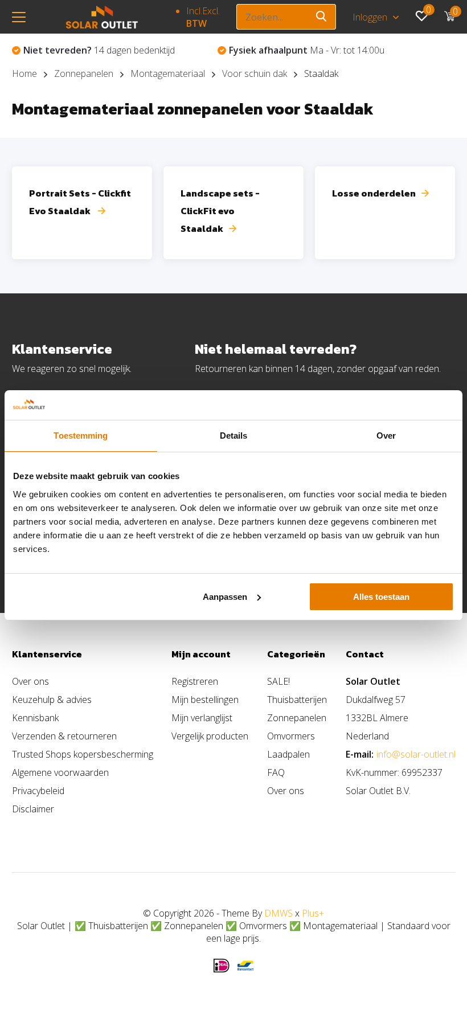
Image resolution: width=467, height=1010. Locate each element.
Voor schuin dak (254, 73)
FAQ (276, 772)
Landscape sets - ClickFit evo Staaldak (220, 210)
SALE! (278, 681)
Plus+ (313, 913)
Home (24, 73)
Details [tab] (234, 435)
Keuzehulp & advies (52, 699)
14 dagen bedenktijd (99, 50)
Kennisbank (35, 718)
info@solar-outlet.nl (416, 754)
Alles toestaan (381, 597)
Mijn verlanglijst (201, 718)
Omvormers (291, 736)
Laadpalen (288, 754)
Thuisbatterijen (297, 699)
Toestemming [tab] (81, 435)
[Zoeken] (322, 17)
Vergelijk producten (209, 736)
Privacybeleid (38, 790)
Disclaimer (33, 809)
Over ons (30, 681)
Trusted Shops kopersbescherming (82, 754)
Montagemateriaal (167, 73)
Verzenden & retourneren (64, 736)
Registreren (194, 681)
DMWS (278, 913)
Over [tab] (386, 435)
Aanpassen (225, 597)
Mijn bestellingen (205, 699)
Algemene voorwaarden (60, 772)
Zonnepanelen (83, 73)
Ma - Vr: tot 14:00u (306, 50)
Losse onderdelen (374, 193)
